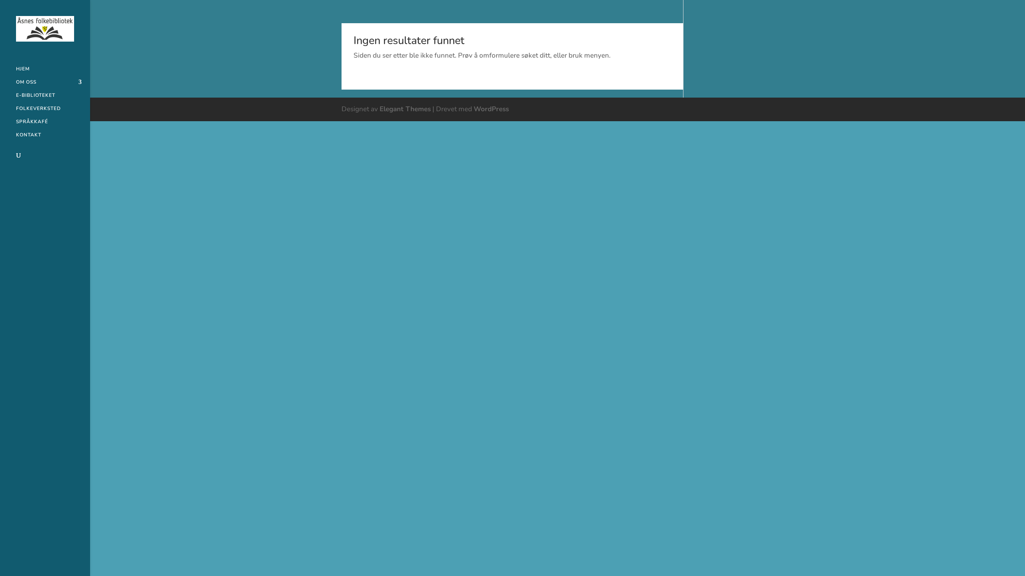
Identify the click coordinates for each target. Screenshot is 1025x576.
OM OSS (26, 82)
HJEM (23, 69)
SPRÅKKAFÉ (32, 122)
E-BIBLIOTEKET (35, 95)
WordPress (491, 109)
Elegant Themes (405, 109)
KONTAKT (28, 135)
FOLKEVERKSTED (38, 109)
